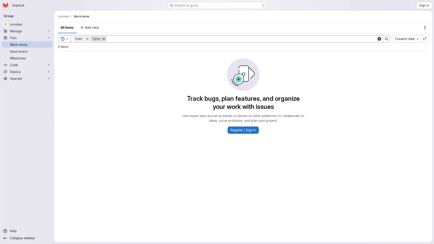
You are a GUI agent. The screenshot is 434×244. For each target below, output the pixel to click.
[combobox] (406, 38)
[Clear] (379, 39)
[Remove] (103, 39)
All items (67, 27)
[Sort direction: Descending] (425, 38)
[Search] (386, 38)
